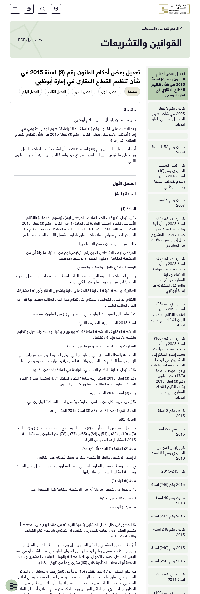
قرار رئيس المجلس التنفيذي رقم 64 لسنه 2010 (168, 452)
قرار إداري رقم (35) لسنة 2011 (170, 576)
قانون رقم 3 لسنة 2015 (171, 412)
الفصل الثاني (83, 91)
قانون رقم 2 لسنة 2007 (171, 202)
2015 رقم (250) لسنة (168, 560)
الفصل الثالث (57, 91)
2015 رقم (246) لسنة (168, 484)
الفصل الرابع (30, 91)
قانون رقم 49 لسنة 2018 (170, 499)
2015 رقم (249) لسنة (168, 547)
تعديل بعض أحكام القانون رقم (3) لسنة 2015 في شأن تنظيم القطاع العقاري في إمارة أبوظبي (168, 83)
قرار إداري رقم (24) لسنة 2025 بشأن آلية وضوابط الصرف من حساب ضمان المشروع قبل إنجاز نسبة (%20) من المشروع (168, 231)
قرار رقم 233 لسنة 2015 (171, 431)
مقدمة (132, 91)
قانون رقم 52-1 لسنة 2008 (168, 149)
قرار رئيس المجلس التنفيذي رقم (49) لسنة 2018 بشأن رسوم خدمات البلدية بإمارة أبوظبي (169, 175)
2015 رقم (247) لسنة (168, 515)
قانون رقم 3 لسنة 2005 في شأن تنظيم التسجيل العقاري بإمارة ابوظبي (168, 116)
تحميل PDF (27, 39)
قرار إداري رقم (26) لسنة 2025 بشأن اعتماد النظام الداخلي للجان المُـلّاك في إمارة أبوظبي (168, 313)
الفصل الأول (109, 91)
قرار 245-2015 (173, 471)
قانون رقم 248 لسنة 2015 (169, 531)
